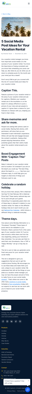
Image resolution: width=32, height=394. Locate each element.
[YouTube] (20, 321)
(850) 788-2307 (8, 375)
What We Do (5, 341)
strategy (4, 279)
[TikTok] (15, 321)
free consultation (15, 284)
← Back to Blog (5, 14)
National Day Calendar (12, 210)
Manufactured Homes (7, 354)
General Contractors (7, 359)
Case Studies (5, 343)
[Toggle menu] (29, 3)
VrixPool (3, 338)
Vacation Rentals (6, 362)
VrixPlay (3, 333)
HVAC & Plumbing (6, 352)
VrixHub (3, 336)
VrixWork (4, 331)
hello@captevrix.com (10, 378)
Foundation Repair (6, 357)
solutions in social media (17, 282)
